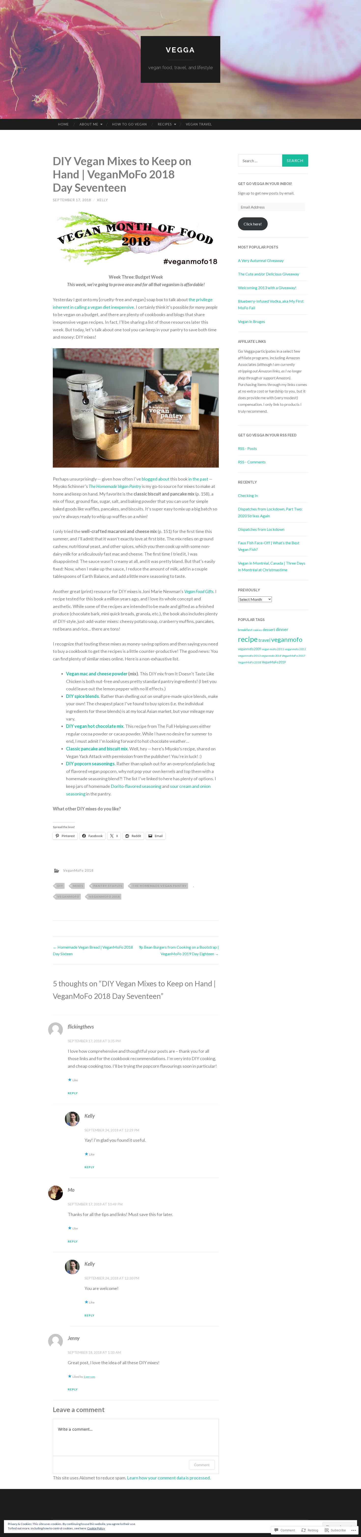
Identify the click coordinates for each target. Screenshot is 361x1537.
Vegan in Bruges (251, 321)
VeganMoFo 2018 (78, 870)
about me (89, 124)
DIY (60, 886)
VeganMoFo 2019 (274, 662)
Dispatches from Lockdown (261, 529)
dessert (269, 629)
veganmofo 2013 (249, 655)
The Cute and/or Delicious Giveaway (268, 274)
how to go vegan (129, 124)
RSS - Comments (252, 461)
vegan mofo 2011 (273, 649)
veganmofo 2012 (295, 649)
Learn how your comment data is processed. (169, 1477)
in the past (198, 479)
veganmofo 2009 (249, 649)
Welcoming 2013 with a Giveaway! (267, 287)
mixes (78, 886)
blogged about (155, 479)
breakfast (245, 630)
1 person (89, 1376)
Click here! (253, 224)
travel (264, 640)
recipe (248, 639)
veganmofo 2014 (271, 655)
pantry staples (107, 886)
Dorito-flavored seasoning (136, 786)
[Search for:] (273, 160)
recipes (165, 124)
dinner (282, 629)
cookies (257, 630)
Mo (71, 1190)
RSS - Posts (247, 448)
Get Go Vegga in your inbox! (265, 184)
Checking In (248, 495)
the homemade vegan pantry (159, 886)
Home (63, 124)
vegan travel (199, 124)
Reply (73, 1093)
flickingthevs (81, 1026)
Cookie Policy (96, 1528)
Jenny (74, 1338)
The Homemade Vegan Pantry (115, 486)
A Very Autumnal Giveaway (261, 260)
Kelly (102, 200)
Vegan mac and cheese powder (96, 673)
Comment (201, 1465)
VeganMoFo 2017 (293, 655)
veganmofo (68, 896)
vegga (180, 50)
